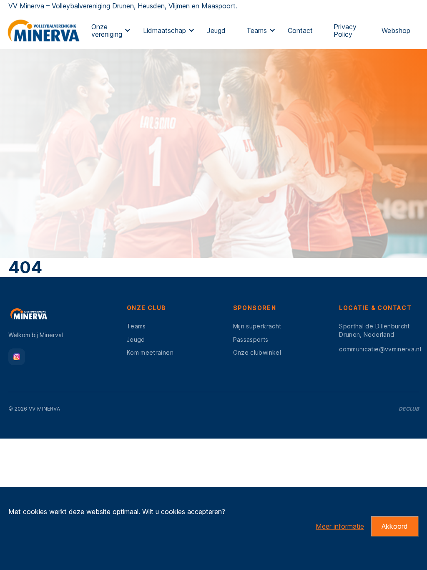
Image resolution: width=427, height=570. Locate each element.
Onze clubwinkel (257, 352)
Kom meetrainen (150, 352)
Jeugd (216, 30)
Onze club (146, 307)
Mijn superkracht (257, 326)
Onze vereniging (106, 30)
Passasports (251, 339)
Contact (300, 30)
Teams (256, 30)
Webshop (396, 30)
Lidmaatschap (164, 30)
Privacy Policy (345, 30)
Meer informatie (340, 526)
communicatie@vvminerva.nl (380, 349)
